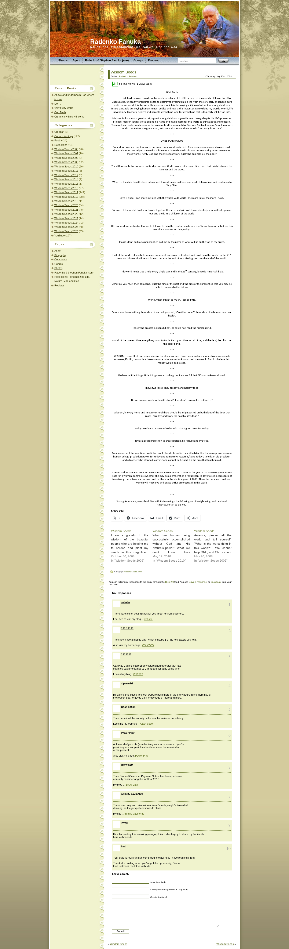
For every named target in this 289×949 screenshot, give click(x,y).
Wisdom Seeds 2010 (66, 166)
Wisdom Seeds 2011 (66, 170)
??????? (126, 654)
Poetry (58, 140)
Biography (60, 255)
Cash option (128, 707)
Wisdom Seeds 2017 (66, 192)
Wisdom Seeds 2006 (66, 149)
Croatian (59, 131)
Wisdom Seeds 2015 (66, 183)
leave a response (198, 582)
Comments (60, 259)
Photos (63, 60)
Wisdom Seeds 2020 (66, 205)
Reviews (153, 60)
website (125, 602)
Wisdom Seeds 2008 (66, 157)
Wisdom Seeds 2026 (66, 231)
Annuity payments (132, 794)
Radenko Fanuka (115, 41)
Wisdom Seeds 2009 (66, 162)
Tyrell (124, 823)
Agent (76, 60)
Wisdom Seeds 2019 (66, 201)
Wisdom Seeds (123, 72)
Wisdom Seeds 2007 (66, 153)
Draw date (127, 765)
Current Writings (63, 136)
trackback (216, 582)
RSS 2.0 (169, 582)
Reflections (60, 145)
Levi (123, 846)
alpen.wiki (127, 683)
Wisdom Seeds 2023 (66, 218)
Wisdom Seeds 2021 (66, 209)
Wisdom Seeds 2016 (66, 188)
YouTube (59, 235)
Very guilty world (63, 107)
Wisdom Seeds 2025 (66, 226)
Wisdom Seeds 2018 (66, 196)
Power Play (128, 733)
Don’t (57, 103)
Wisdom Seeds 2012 (66, 175)
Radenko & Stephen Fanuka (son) (107, 60)
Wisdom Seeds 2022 (66, 214)
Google (138, 60)
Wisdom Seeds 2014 (66, 179)
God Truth (60, 112)
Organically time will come (69, 116)
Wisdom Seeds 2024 (66, 222)
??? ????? (127, 628)
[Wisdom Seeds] (132, 546)
